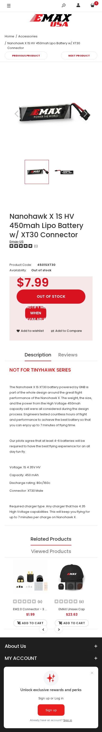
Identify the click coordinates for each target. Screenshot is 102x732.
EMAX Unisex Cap (72, 609)
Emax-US (16, 241)
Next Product (79, 55)
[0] (92, 6)
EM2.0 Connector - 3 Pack (32, 609)
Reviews (68, 354)
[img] (20, 246)
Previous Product (26, 55)
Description (38, 354)
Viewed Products (51, 551)
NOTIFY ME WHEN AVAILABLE (36, 313)
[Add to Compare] (41, 576)
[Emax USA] (51, 21)
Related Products (51, 539)
